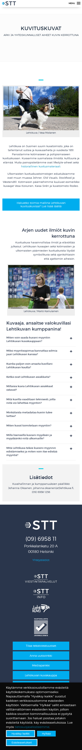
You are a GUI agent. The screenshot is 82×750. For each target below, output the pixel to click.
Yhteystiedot (40, 560)
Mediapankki (41, 665)
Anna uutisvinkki (41, 655)
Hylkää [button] (46, 733)
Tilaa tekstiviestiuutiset (41, 645)
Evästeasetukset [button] (22, 742)
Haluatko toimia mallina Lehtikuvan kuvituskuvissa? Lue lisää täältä (41, 204)
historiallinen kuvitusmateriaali (40, 166)
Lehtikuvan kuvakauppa (41, 675)
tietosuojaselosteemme (32, 727)
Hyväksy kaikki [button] (20, 733)
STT (9, 4)
